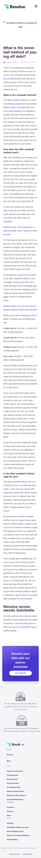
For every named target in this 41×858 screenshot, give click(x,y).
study (28, 524)
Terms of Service (14, 854)
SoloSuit (27, 616)
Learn (9, 766)
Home (9, 749)
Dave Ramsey (14, 111)
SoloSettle (24, 627)
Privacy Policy (27, 854)
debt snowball (14, 100)
